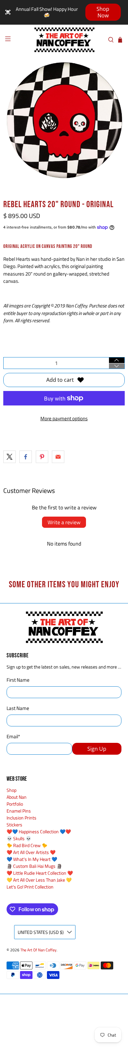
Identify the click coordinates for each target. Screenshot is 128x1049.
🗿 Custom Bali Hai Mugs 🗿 (34, 866)
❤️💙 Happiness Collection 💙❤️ (39, 831)
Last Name (18, 708)
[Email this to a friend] (58, 457)
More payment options (64, 418)
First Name (18, 680)
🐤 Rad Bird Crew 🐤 (27, 845)
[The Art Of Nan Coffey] (64, 39)
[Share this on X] (9, 457)
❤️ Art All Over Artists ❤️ (31, 852)
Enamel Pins (19, 810)
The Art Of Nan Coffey (38, 950)
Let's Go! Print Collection (30, 886)
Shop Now (102, 12)
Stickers (14, 824)
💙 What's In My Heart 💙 (32, 859)
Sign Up (96, 748)
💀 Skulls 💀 (19, 838)
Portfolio (15, 803)
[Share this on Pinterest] (42, 457)
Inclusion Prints (21, 817)
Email (13, 736)
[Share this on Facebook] (25, 457)
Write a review (64, 522)
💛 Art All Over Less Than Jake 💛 (39, 879)
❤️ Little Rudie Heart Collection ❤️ (40, 872)
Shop (11, 790)
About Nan (17, 796)
